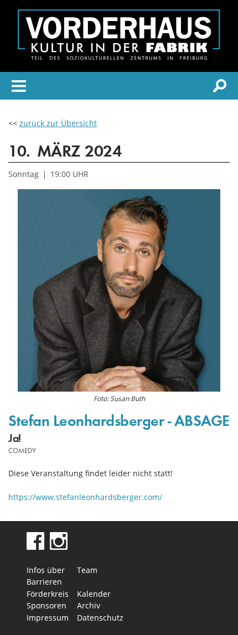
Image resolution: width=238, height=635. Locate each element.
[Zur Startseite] (119, 56)
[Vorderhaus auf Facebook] (35, 547)
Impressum (48, 617)
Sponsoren (46, 605)
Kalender (94, 594)
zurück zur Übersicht (58, 123)
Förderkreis (48, 594)
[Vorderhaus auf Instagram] (59, 547)
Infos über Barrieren (46, 576)
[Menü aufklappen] (19, 88)
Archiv (88, 605)
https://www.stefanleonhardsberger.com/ (85, 497)
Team (87, 570)
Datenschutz (100, 617)
